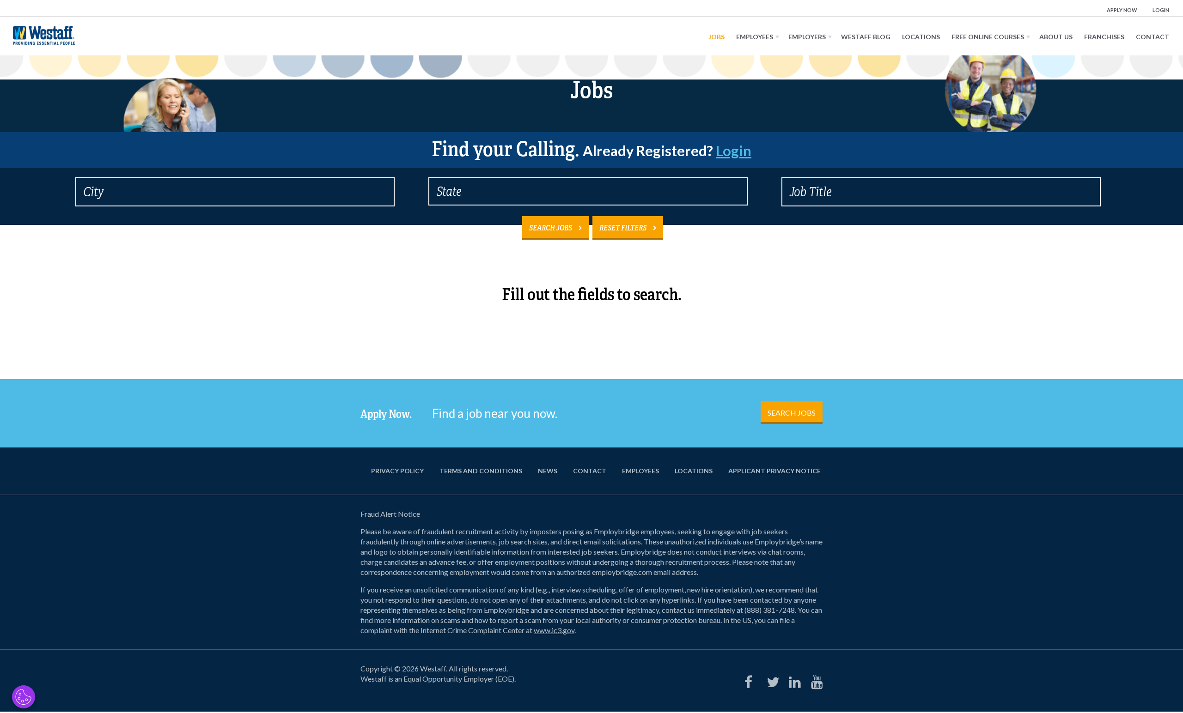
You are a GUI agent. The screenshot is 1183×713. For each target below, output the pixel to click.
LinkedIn (793, 680)
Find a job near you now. (494, 413)
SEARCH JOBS (792, 412)
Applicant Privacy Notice (774, 471)
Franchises (1104, 37)
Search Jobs (550, 228)
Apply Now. (386, 414)
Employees (754, 37)
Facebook (749, 680)
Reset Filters (622, 228)
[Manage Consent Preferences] (23, 696)
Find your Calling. (591, 149)
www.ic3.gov (554, 630)
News (547, 471)
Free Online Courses (987, 37)
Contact (1152, 37)
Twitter (771, 680)
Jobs (716, 37)
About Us (1056, 37)
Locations (921, 37)
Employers (807, 37)
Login (1161, 10)
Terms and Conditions (480, 471)
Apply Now (1122, 10)
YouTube (815, 680)
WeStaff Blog (865, 37)
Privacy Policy (397, 471)
